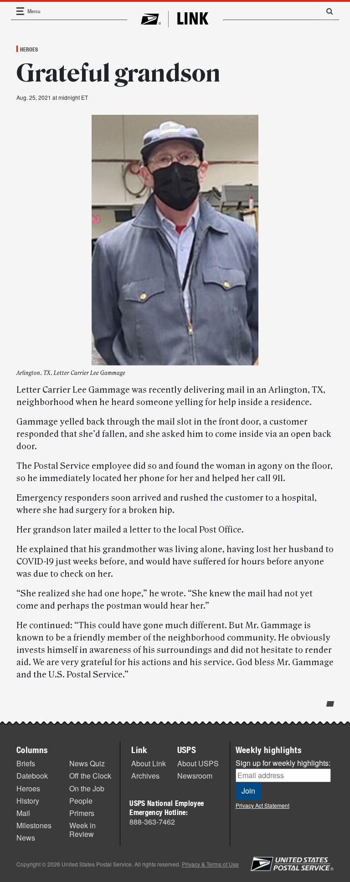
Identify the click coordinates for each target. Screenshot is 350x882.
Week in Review (82, 829)
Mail (23, 813)
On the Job (86, 788)
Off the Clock (90, 775)
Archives (145, 775)
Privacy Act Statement (262, 805)
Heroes (29, 49)
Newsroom (194, 775)
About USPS (198, 763)
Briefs (25, 763)
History (27, 800)
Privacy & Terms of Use (210, 864)
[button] (326, 11)
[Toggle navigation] (20, 11)
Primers (81, 813)
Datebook (32, 775)
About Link (148, 763)
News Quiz (87, 763)
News (25, 837)
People (81, 800)
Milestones (33, 825)
